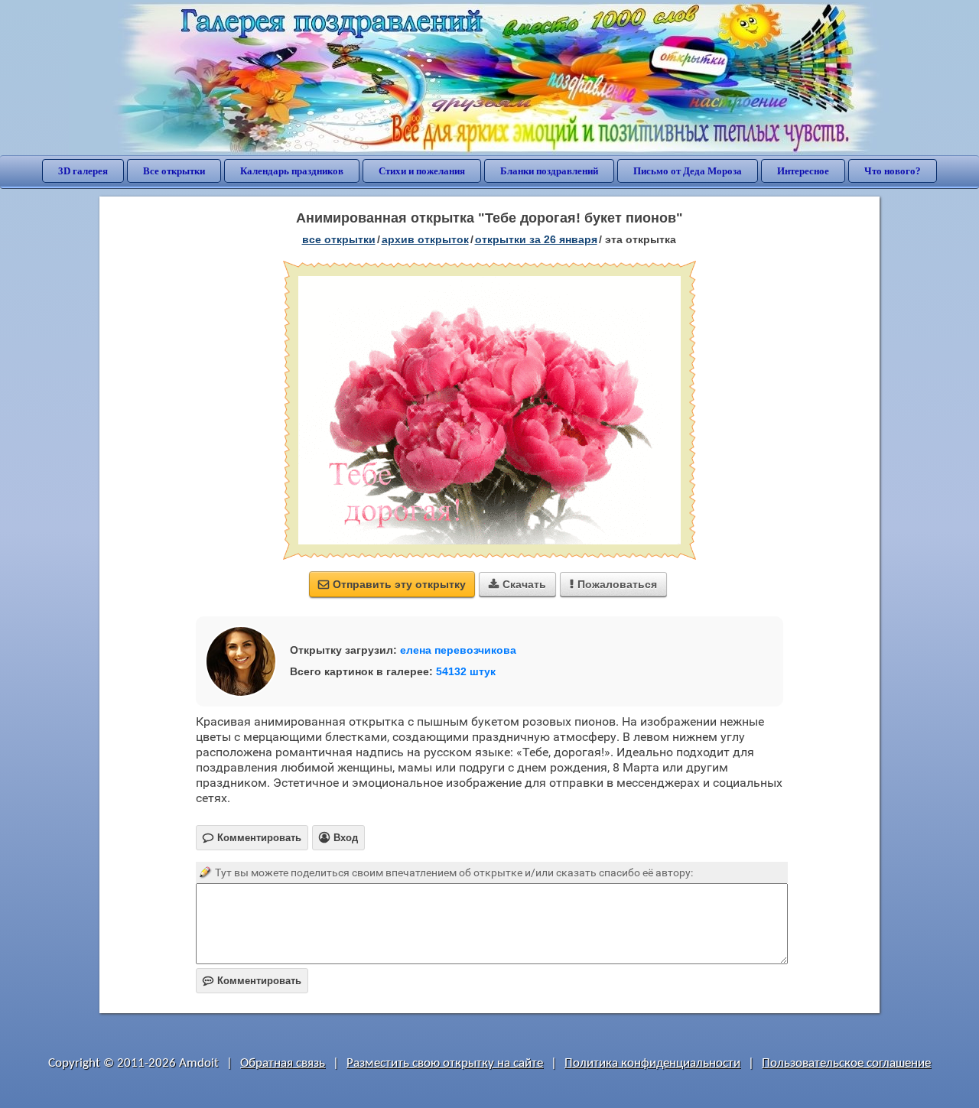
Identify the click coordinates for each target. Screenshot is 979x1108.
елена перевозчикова (458, 650)
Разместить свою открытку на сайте (444, 1063)
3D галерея (83, 171)
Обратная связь (282, 1063)
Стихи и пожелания (422, 171)
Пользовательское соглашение (846, 1063)
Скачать (517, 584)
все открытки (339, 239)
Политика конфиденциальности (652, 1063)
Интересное (803, 171)
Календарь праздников (291, 171)
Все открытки (174, 171)
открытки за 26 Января (536, 239)
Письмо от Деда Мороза (687, 171)
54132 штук (466, 671)
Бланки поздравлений (549, 171)
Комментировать (252, 980)
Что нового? (892, 171)
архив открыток (425, 239)
